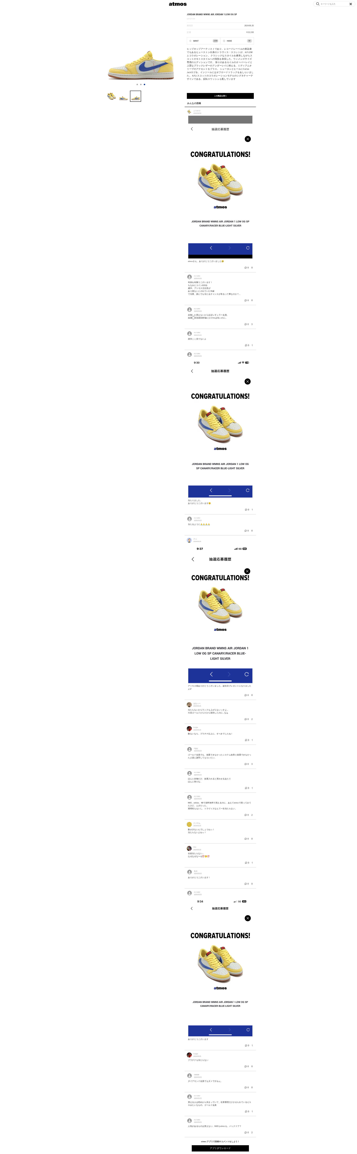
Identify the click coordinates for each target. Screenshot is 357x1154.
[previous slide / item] (105, 50)
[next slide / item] (176, 50)
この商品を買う (220, 96)
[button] (137, 84)
